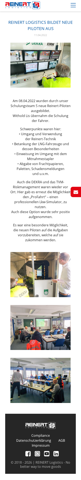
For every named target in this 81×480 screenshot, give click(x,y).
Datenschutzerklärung (33, 440)
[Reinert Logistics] (22, 6)
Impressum (41, 445)
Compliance (40, 435)
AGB (61, 440)
